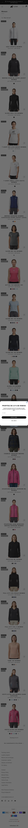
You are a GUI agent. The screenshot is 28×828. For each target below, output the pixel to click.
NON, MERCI (14, 420)
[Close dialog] (26, 402)
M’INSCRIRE (14, 417)
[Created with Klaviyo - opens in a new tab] (13, 426)
